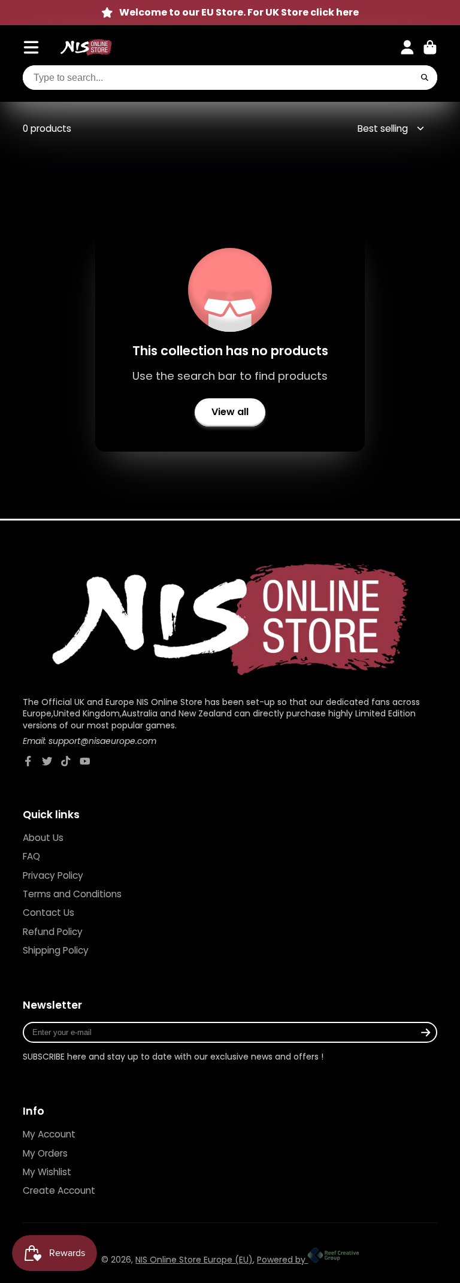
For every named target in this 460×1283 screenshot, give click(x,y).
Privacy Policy (53, 875)
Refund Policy (53, 931)
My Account (49, 1134)
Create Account (59, 1190)
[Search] (424, 78)
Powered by (282, 1260)
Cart (430, 47)
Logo (86, 47)
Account (407, 47)
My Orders (45, 1153)
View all (230, 412)
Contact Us (48, 912)
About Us (43, 837)
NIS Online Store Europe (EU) (194, 1260)
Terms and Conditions (72, 894)
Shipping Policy (56, 950)
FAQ (31, 856)
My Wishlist (47, 1172)
